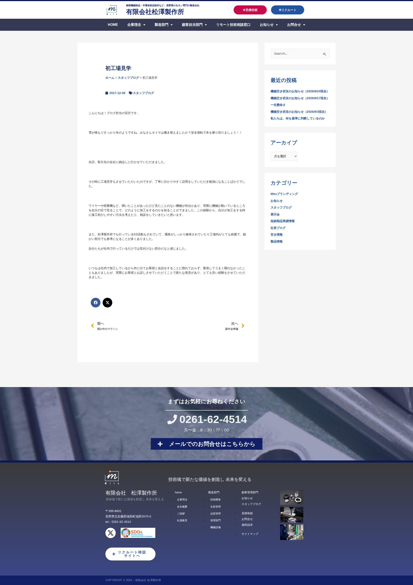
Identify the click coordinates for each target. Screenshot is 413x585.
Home (113, 24)
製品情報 (277, 241)
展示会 (275, 214)
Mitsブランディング (284, 194)
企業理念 (134, 24)
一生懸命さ (278, 105)
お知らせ (267, 24)
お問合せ (294, 24)
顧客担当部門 (192, 24)
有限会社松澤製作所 (155, 11)
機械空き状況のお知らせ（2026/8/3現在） (299, 111)
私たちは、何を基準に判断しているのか (298, 118)
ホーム (109, 77)
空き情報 (277, 234)
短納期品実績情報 (283, 221)
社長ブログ (278, 228)
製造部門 (161, 24)
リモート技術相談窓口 (233, 24)
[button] (95, 302)
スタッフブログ (128, 77)
